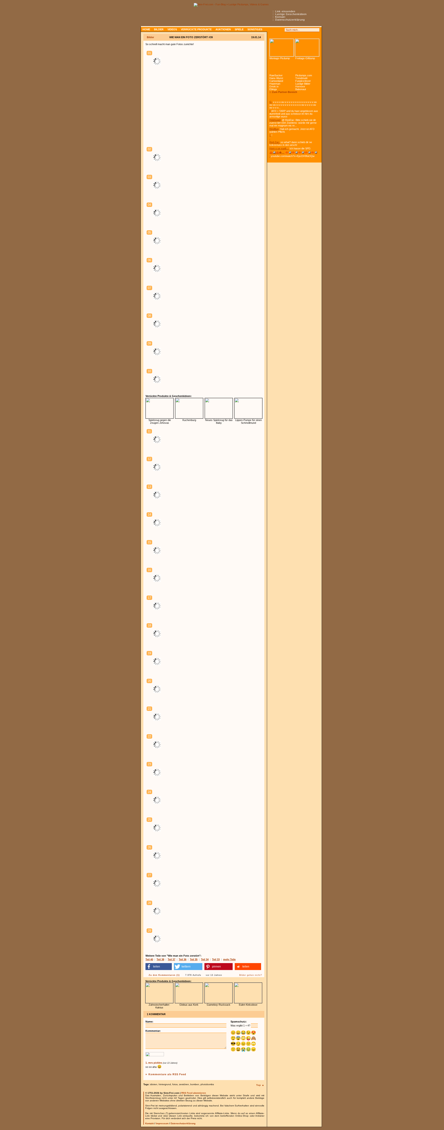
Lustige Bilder (302, 83)
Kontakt (280, 16)
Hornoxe (300, 86)
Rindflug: (274, 129)
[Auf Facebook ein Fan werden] (276, 30)
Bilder (158, 29)
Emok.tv (274, 86)
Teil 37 (171, 959)
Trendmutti (301, 78)
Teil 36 (182, 959)
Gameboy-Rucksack (218, 1004)
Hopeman (274, 83)
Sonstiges (254, 29)
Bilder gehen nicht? (250, 975)
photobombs (207, 1084)
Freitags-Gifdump (305, 58)
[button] (158, 966)
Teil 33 (216, 959)
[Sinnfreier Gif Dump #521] (307, 48)
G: (270, 102)
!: (270, 111)
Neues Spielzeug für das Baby (219, 421)
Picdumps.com (303, 75)
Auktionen (223, 29)
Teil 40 (149, 959)
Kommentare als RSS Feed (167, 1074)
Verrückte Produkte (196, 29)
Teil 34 (205, 959)
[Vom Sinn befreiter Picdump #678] (281, 48)
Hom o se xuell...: (279, 148)
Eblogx (273, 89)
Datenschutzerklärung (290, 19)
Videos (172, 29)
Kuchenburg (189, 420)
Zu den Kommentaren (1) (164, 975)
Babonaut (300, 89)
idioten (153, 1084)
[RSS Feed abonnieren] (271, 30)
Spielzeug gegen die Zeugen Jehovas (159, 421)
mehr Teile (229, 959)
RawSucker (276, 75)
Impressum (162, 1123)
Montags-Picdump (279, 58)
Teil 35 (193, 959)
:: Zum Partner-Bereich (283, 92)
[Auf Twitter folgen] (282, 30)
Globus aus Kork (188, 1004)
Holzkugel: (275, 120)
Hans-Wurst (276, 78)
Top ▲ (260, 1085)
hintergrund (165, 1084)
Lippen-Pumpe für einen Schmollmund (248, 421)
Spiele (239, 29)
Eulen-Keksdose (248, 1004)
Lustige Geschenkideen (291, 14)
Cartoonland (276, 81)
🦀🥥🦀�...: (276, 152)
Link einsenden (285, 11)
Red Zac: (274, 142)
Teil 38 (160, 959)
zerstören (184, 1084)
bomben (194, 1084)
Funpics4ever (303, 81)
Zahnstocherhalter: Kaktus (159, 1006)
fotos (175, 1084)
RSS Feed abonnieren (193, 1093)
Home (146, 29)
